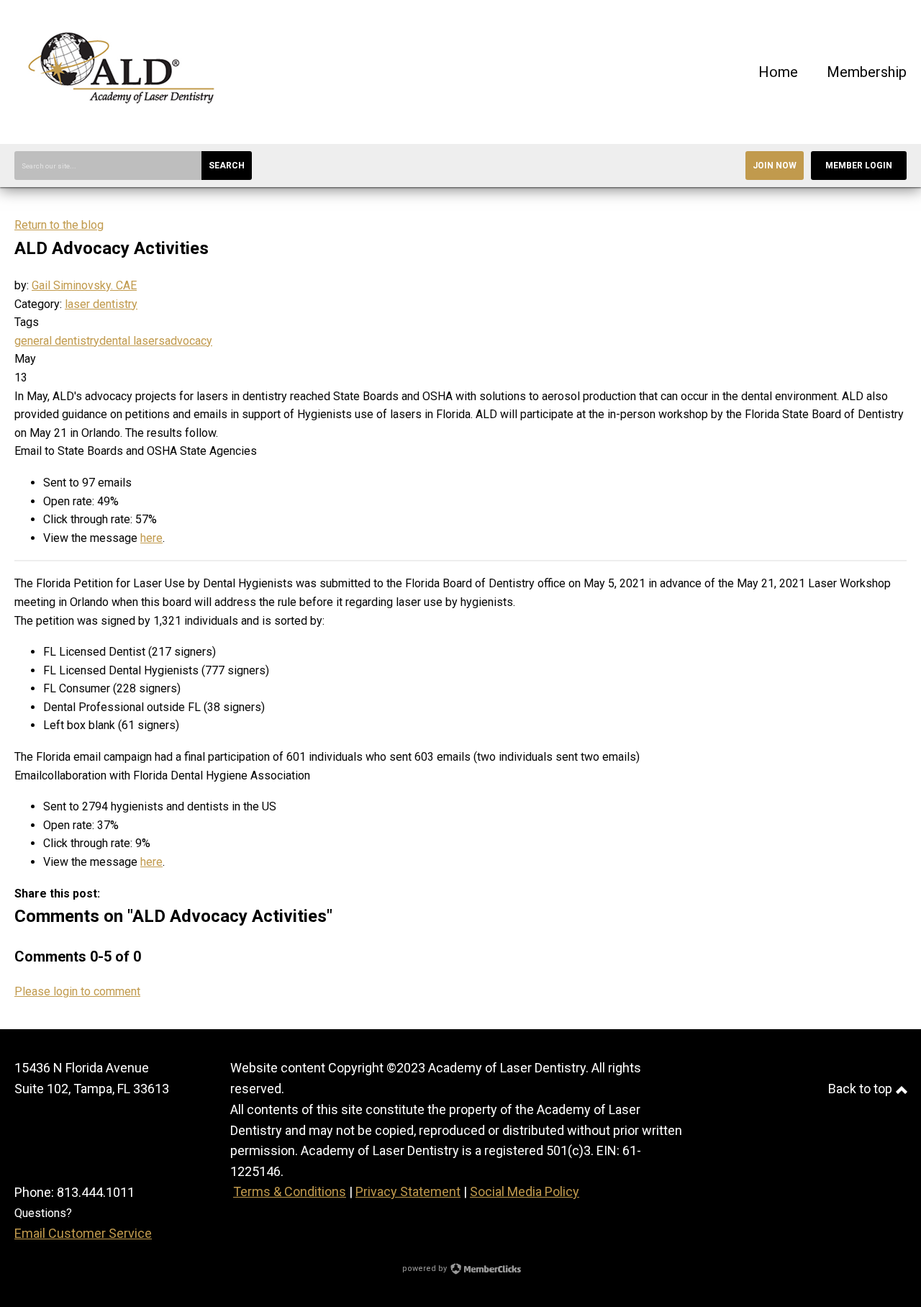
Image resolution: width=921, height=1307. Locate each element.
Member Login (858, 165)
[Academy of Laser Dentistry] (122, 122)
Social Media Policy (524, 1191)
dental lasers (132, 341)
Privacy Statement (407, 1191)
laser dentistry (101, 304)
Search (227, 165)
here (151, 538)
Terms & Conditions (289, 1191)
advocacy (188, 341)
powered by (425, 1268)
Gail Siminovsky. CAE (84, 285)
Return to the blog (59, 225)
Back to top (861, 1088)
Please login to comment (77, 991)
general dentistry (56, 341)
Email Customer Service (83, 1233)
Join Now (775, 165)
